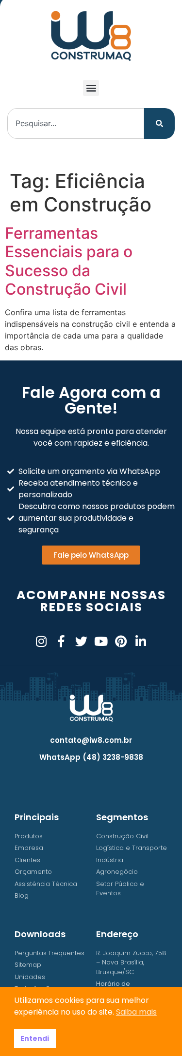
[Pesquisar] (159, 123)
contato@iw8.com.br (91, 740)
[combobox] (75, 123)
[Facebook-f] (61, 641)
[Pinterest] (121, 641)
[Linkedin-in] (141, 641)
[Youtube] (101, 641)
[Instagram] (41, 641)
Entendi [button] (34, 1038)
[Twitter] (81, 641)
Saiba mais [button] (136, 1012)
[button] (91, 88)
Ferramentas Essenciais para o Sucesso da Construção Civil (68, 261)
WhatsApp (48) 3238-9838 (91, 757)
